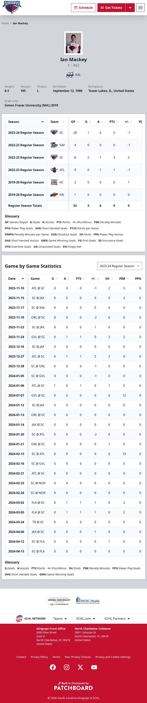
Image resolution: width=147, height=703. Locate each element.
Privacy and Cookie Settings (113, 657)
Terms (56, 657)
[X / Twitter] (80, 667)
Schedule (86, 8)
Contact (21, 657)
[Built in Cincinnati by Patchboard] (73, 686)
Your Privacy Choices (78, 657)
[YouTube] (94, 667)
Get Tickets (113, 8)
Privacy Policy (39, 657)
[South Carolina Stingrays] (11, 8)
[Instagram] (66, 667)
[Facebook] (52, 667)
